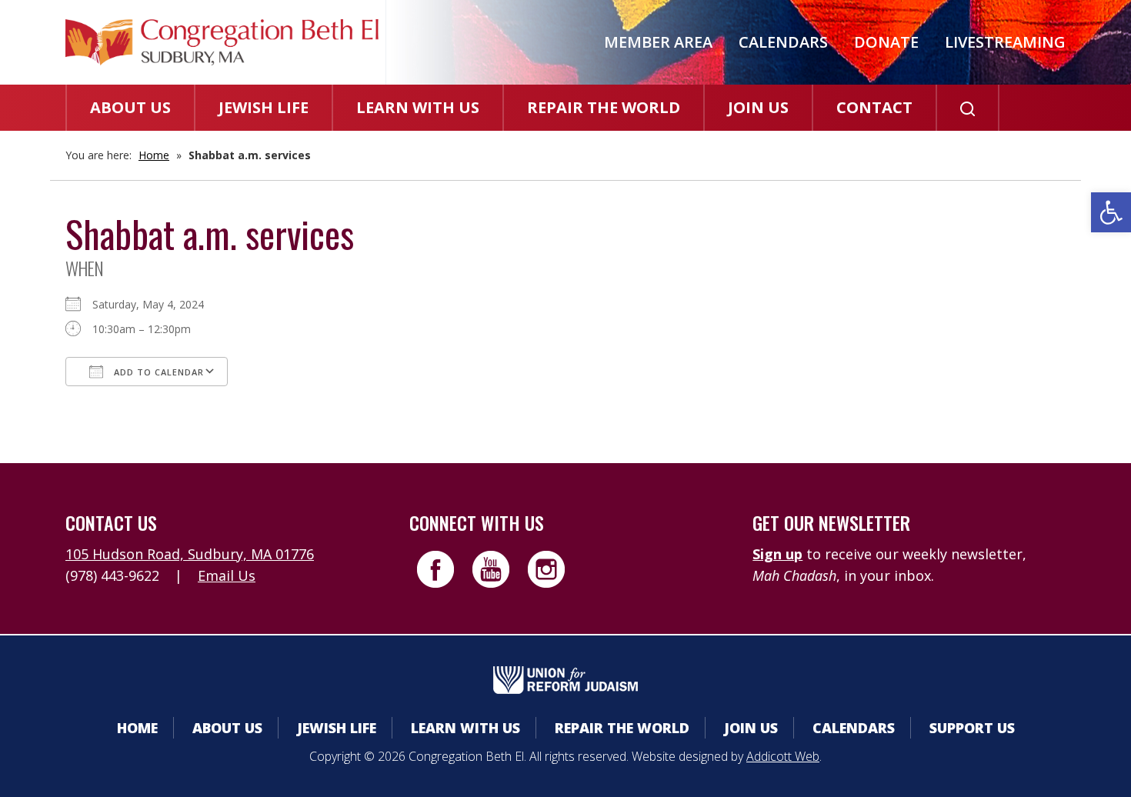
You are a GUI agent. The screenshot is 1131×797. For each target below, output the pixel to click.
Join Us (758, 107)
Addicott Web (782, 756)
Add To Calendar (157, 372)
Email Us (226, 575)
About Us (130, 107)
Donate (886, 42)
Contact (874, 107)
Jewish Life (264, 107)
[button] (1111, 212)
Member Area (658, 42)
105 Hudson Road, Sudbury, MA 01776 (189, 554)
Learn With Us (417, 107)
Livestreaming (1005, 42)
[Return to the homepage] (222, 42)
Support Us (972, 728)
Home (153, 155)
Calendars (783, 42)
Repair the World (603, 107)
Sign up (777, 554)
